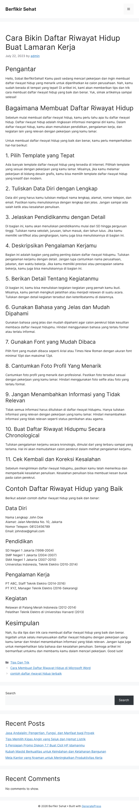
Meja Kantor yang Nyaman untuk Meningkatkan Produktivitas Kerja (53, 758)
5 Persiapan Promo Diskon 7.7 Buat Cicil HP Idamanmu (45, 745)
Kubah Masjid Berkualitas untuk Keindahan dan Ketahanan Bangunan (55, 751)
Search (10, 693)
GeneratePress (91, 806)
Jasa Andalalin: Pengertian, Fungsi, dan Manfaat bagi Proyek (49, 733)
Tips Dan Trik (19, 662)
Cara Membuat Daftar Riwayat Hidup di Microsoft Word (50, 668)
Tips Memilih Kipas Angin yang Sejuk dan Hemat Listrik (45, 739)
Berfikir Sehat (20, 9)
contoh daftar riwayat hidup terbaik (36, 673)
